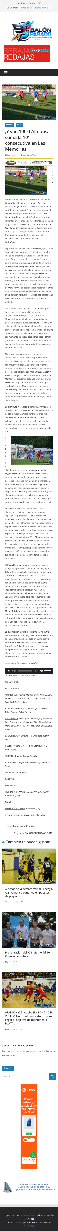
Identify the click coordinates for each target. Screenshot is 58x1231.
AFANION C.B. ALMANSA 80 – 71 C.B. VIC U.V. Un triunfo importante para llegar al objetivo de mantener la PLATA (29, 1018)
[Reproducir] (8, 670)
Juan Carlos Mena (30, 155)
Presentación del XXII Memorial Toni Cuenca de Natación (28, 954)
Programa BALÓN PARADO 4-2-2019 (33, 833)
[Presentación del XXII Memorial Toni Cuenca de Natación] (29, 914)
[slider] (48, 670)
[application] (29, 671)
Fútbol (19, 125)
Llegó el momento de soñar (20, 826)
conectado (31, 1051)
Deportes (9, 125)
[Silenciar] (41, 670)
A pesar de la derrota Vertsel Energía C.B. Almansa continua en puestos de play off (29, 892)
